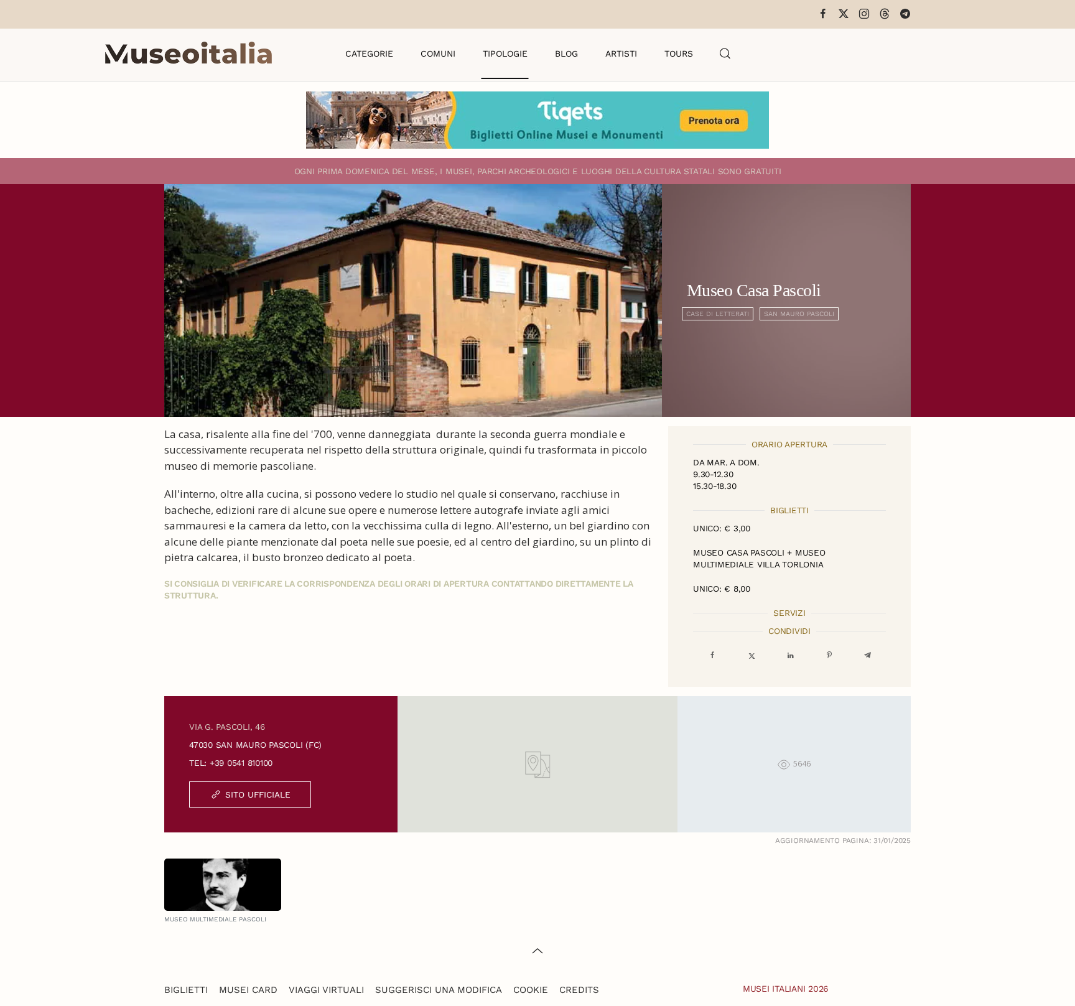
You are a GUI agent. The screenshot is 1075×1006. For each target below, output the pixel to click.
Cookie (530, 989)
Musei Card (248, 989)
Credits (579, 989)
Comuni (438, 53)
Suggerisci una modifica (438, 989)
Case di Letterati (717, 314)
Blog (566, 53)
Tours (678, 53)
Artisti (621, 53)
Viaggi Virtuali (326, 989)
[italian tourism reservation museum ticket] (537, 120)
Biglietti (186, 989)
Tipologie (505, 53)
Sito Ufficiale (258, 794)
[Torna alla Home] (188, 53)
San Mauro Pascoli (799, 314)
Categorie (369, 53)
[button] (725, 53)
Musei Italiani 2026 (786, 989)
